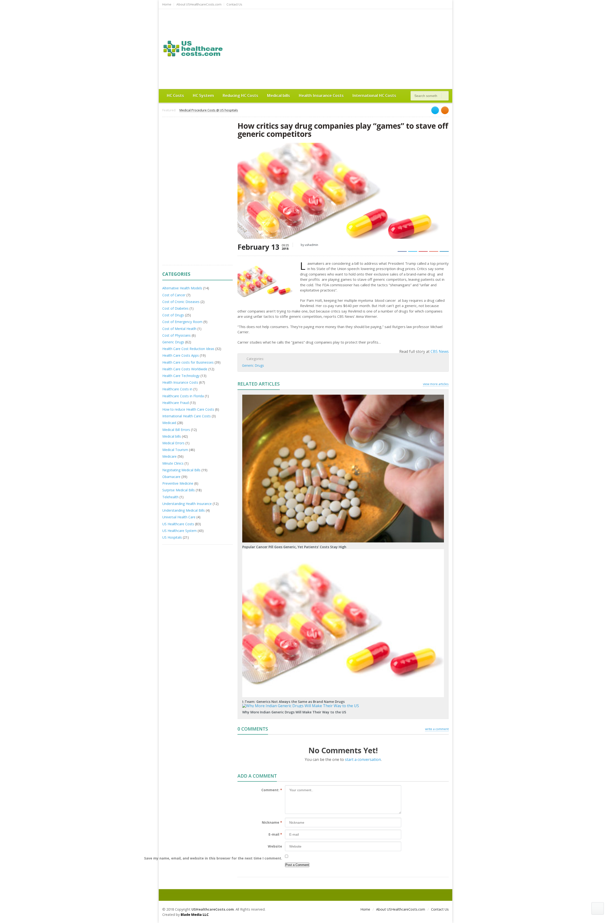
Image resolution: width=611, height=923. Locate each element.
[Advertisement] (359, 48)
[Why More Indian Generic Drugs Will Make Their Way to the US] (343, 705)
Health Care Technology (181, 375)
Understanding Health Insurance (187, 503)
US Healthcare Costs (178, 524)
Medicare (169, 456)
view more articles (436, 384)
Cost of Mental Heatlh (179, 328)
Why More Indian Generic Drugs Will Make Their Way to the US (294, 712)
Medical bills (278, 95)
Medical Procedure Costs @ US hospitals (208, 110)
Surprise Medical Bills (178, 490)
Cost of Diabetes (175, 308)
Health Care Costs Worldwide (184, 369)
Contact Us (234, 4)
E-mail (275, 834)
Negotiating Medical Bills (181, 470)
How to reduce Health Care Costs (188, 409)
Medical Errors (173, 443)
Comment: (271, 790)
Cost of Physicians (176, 335)
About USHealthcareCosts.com (198, 4)
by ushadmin (309, 245)
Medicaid (169, 422)
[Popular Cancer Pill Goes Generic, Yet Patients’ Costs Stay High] (343, 396)
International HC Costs (374, 95)
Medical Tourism (175, 449)
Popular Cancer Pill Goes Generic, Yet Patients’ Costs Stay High (294, 547)
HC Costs (175, 95)
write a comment (437, 729)
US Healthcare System (179, 530)
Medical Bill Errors (176, 429)
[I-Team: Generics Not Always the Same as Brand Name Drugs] (343, 551)
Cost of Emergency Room (182, 321)
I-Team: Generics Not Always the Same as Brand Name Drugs (293, 701)
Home (166, 4)
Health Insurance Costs (321, 95)
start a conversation (363, 759)
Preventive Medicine (177, 483)
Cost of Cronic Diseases (181, 301)
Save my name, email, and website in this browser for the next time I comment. (213, 858)
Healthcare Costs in (177, 389)
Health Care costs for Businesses (188, 362)
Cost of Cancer (173, 295)
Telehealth (170, 497)
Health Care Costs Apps (180, 355)
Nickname (272, 822)
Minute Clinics (173, 463)
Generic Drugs (253, 365)
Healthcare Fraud (175, 402)
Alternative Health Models (182, 288)
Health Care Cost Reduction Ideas (188, 348)
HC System (203, 95)
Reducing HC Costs (240, 95)
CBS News (440, 351)
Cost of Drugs (173, 315)
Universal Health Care (178, 517)
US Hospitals (172, 537)
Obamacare (171, 476)
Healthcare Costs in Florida (183, 396)
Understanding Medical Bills (183, 510)
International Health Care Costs (186, 416)
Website (275, 846)
